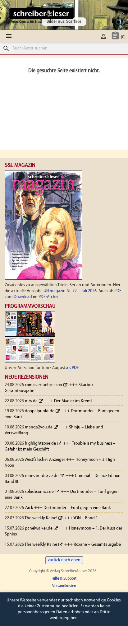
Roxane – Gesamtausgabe (97, 544)
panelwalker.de (39, 528)
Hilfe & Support (64, 578)
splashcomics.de (39, 491)
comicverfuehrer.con (43, 385)
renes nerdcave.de (41, 476)
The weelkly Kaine (41, 544)
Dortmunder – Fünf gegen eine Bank (77, 508)
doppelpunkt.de (39, 411)
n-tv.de (31, 401)
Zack (29, 508)
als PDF (72, 368)
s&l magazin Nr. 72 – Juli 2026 (70, 291)
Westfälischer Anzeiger (45, 459)
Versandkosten (64, 586)
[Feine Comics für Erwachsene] (41, 13)
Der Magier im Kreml (73, 401)
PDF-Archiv (48, 297)
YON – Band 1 (85, 518)
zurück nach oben (64, 560)
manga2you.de (39, 427)
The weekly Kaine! (41, 518)
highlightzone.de (40, 443)
